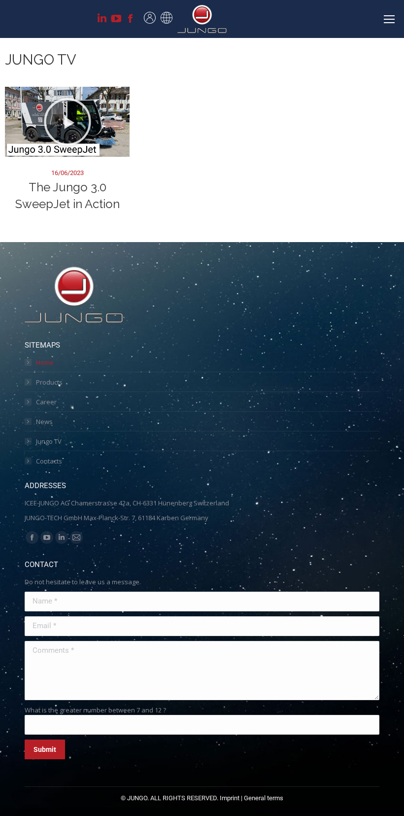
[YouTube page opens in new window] (116, 21)
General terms (263, 798)
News (44, 421)
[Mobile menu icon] (389, 19)
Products (49, 382)
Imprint (229, 798)
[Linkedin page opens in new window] (102, 21)
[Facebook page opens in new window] (130, 21)
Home (45, 362)
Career (46, 401)
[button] (67, 121)
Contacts (49, 461)
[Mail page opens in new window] (76, 537)
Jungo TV (49, 441)
